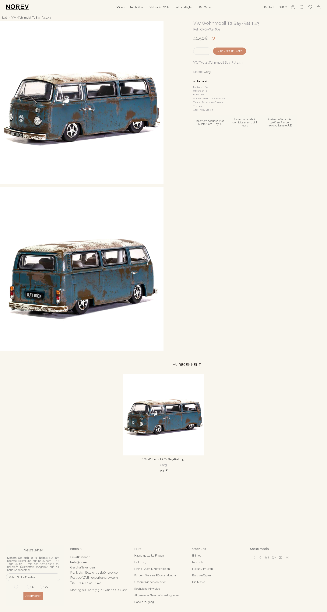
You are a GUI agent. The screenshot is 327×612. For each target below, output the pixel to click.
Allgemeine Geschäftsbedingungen (157, 595)
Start (4, 17)
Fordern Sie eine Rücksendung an (155, 575)
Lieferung (140, 562)
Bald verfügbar (201, 575)
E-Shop (197, 555)
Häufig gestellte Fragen (149, 555)
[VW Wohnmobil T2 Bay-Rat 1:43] (163, 414)
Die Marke (198, 582)
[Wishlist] (310, 7)
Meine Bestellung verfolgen (152, 568)
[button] (120, 7)
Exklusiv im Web (202, 568)
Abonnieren (33, 596)
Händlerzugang (144, 601)
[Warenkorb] (318, 7)
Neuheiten (198, 562)
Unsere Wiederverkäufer (150, 582)
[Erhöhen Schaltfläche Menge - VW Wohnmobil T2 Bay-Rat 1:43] (207, 51)
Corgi (207, 72)
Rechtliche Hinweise (147, 588)
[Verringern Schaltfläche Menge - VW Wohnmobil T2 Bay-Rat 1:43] (196, 51)
